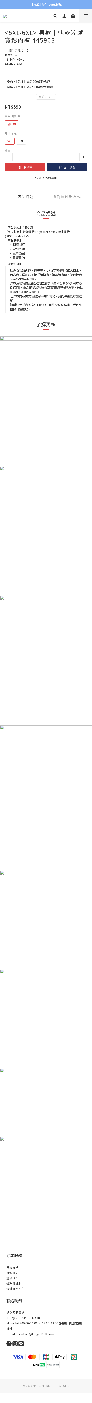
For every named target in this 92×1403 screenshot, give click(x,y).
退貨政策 (12, 1278)
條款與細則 (13, 1283)
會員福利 (12, 1267)
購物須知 (12, 1273)
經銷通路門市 (15, 1289)
